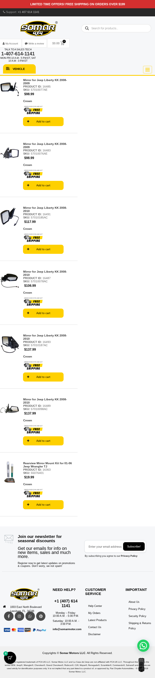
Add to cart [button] (43, 121)
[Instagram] (19, 616)
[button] (143, 646)
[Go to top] (141, 665)
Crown (27, 101)
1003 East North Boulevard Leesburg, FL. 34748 (26, 609)
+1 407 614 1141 (28, 12)
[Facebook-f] (9, 616)
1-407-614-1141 (18, 53)
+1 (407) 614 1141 (66, 603)
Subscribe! (134, 546)
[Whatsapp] (30, 616)
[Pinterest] (41, 616)
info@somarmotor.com (67, 629)
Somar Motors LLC (72, 653)
